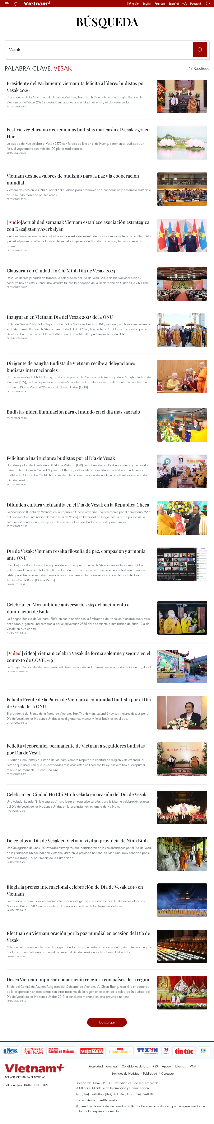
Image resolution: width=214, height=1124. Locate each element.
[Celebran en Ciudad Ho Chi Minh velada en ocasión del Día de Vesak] (182, 807)
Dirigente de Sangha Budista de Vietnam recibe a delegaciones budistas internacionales (71, 366)
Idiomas (180, 1066)
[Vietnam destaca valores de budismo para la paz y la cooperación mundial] (182, 189)
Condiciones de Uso (135, 1066)
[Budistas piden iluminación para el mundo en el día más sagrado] (182, 425)
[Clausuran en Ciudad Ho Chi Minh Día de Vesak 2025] (182, 284)
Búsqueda (107, 21)
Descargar (107, 1022)
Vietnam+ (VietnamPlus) (38, 3)
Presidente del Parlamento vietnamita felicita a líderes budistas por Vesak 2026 (76, 86)
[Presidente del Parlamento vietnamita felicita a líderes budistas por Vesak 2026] (182, 96)
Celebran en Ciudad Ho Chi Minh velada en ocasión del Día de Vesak (76, 794)
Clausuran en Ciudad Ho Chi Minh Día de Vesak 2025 (61, 270)
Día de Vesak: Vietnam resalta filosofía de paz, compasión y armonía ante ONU (76, 554)
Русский (195, 3)
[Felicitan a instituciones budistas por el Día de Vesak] (182, 471)
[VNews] (166, 1051)
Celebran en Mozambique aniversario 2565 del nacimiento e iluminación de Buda (68, 608)
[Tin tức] (184, 1051)
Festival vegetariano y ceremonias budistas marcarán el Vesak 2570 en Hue (78, 132)
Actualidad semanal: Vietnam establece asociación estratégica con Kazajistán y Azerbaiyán (78, 225)
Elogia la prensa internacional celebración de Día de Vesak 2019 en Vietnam (75, 890)
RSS (155, 1066)
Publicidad (150, 1073)
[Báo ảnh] (92, 1051)
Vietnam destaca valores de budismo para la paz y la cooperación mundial (73, 179)
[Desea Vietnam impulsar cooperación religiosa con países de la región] (182, 992)
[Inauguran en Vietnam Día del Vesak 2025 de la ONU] (182, 330)
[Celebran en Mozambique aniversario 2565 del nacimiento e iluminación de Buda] (182, 618)
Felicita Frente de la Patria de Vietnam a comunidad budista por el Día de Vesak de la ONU (79, 702)
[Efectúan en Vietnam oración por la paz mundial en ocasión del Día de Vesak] (182, 946)
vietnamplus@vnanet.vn (103, 1100)
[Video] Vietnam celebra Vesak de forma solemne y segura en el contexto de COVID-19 (78, 656)
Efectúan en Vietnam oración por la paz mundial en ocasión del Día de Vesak (78, 936)
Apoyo (166, 1066)
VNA (193, 1066)
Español (174, 3)
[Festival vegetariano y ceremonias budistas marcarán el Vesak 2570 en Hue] (182, 143)
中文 (184, 3)
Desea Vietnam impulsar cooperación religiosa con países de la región (78, 979)
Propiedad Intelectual (103, 1066)
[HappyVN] (120, 1051)
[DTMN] (61, 1051)
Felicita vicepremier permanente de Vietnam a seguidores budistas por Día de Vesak (76, 749)
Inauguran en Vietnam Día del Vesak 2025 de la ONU (60, 317)
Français (160, 3)
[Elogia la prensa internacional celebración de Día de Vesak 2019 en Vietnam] (182, 900)
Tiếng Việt (133, 3)
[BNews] (203, 1051)
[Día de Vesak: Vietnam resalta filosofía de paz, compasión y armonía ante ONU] (182, 564)
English (147, 3)
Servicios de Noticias (125, 1073)
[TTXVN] (147, 1051)
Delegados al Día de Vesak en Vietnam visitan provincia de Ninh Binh (77, 840)
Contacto (167, 1073)
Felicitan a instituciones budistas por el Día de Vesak (61, 458)
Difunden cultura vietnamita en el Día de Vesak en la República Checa (78, 504)
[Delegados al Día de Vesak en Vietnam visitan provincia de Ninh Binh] (182, 854)
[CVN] (33, 1051)
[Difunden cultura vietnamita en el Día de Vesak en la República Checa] (182, 518)
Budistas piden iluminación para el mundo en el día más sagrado (73, 412)
